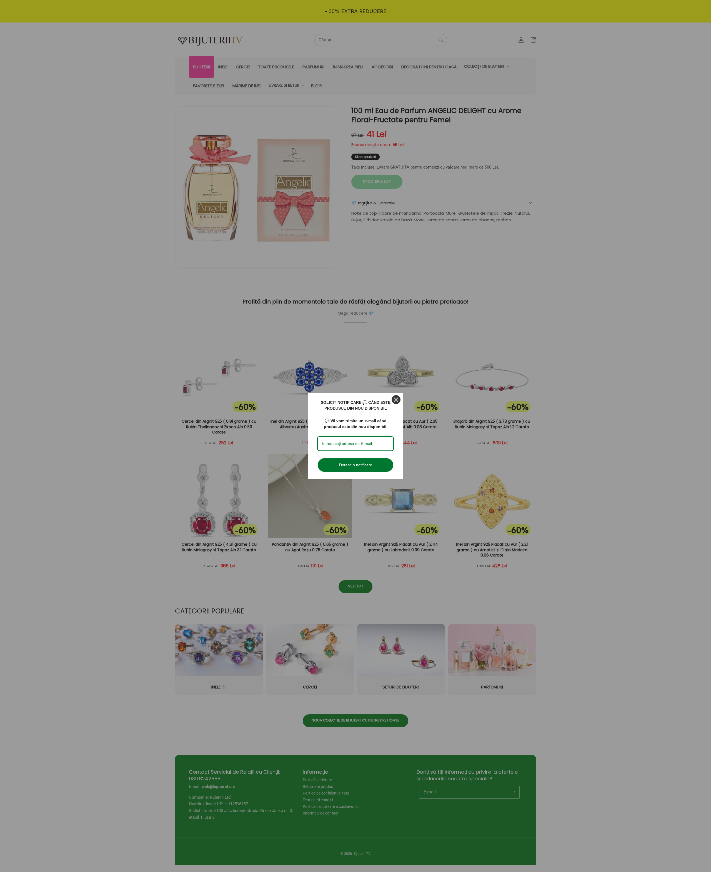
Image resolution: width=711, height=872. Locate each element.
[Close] (396, 399)
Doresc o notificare (355, 465)
